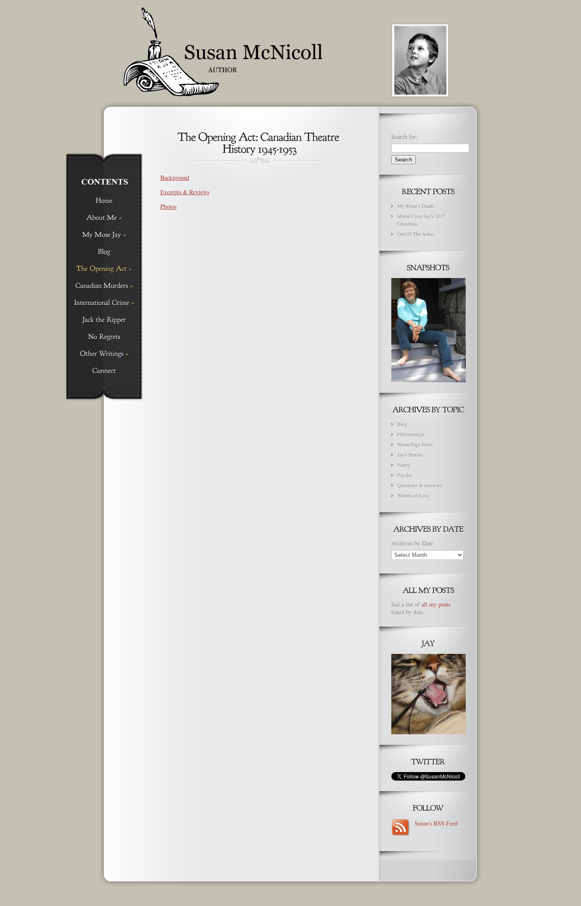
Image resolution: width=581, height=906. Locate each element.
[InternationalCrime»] (104, 303)
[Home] (104, 201)
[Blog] (104, 252)
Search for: (404, 137)
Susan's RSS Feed (434, 823)
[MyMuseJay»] (104, 235)
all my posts (436, 604)
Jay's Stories (409, 454)
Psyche (404, 474)
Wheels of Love (413, 495)
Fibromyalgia (410, 434)
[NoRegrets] (104, 337)
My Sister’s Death (415, 205)
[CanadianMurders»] (104, 286)
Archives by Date (412, 543)
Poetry (403, 464)
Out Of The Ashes (416, 233)
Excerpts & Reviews (184, 192)
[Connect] (104, 371)
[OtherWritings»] (104, 354)
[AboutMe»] (104, 218)
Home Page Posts (415, 444)
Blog (402, 423)
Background (174, 177)
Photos (168, 206)
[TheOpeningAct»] (104, 269)
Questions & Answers (419, 485)
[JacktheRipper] (104, 320)
